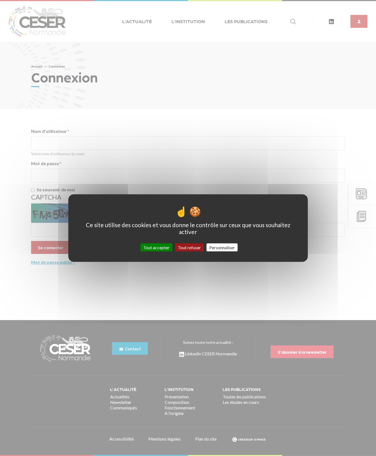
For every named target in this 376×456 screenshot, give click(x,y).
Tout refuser (189, 247)
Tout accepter (156, 247)
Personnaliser (222, 247)
